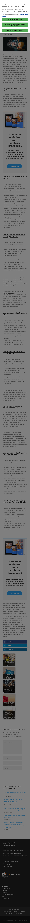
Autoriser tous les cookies (15, 30)
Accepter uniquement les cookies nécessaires (15, 25)
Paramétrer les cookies (15, 19)
